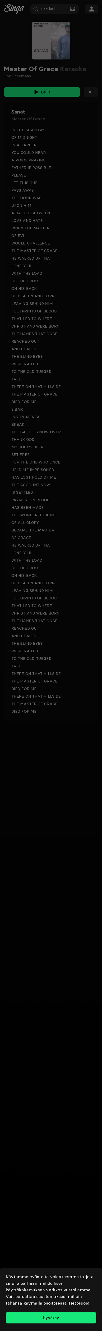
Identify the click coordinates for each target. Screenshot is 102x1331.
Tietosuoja (78, 1303)
